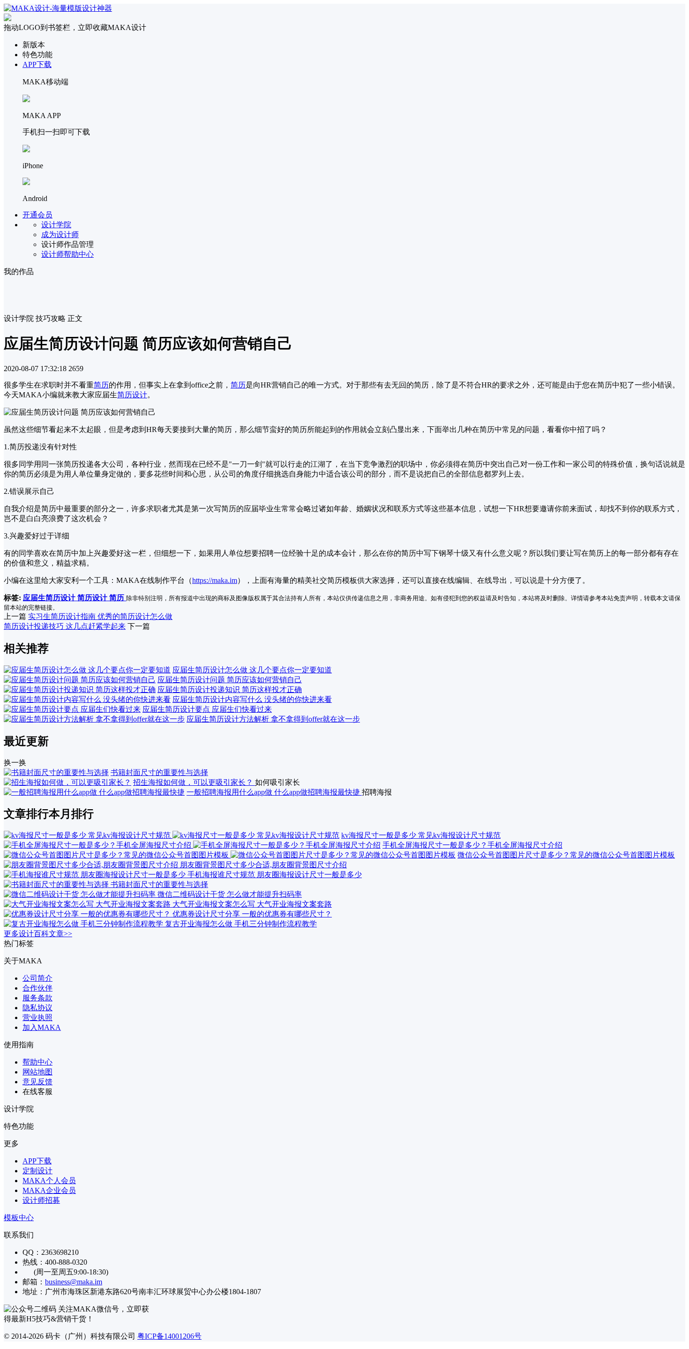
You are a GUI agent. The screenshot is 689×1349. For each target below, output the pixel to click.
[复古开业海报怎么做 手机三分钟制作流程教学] (84, 924)
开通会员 (37, 215)
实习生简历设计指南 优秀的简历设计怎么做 (100, 616)
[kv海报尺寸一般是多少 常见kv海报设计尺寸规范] (171, 835)
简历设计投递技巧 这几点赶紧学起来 (65, 626)
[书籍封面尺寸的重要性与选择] (56, 772)
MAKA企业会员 (49, 1190)
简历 (101, 385)
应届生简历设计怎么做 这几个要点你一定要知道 (252, 670)
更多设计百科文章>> (38, 934)
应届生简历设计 (50, 598)
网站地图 (37, 1072)
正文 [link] (74, 318)
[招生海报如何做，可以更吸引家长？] (67, 782)
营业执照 (37, 1017)
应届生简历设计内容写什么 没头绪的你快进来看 (252, 699)
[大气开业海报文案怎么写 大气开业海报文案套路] (88, 904)
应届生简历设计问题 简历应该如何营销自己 (229, 680)
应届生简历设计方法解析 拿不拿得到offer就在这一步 (273, 719)
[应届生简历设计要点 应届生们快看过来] (72, 709)
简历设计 (132, 395)
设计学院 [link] (19, 318)
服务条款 (37, 998)
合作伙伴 (37, 988)
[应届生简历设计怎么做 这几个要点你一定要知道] (87, 670)
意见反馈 (37, 1082)
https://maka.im (214, 580)
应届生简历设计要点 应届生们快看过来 (207, 709)
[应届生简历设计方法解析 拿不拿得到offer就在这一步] (94, 719)
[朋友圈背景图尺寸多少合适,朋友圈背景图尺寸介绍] (92, 865)
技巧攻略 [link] (51, 318)
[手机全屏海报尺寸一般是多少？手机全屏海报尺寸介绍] (192, 845)
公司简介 (37, 978)
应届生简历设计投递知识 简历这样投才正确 (229, 689)
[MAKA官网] (58, 8)
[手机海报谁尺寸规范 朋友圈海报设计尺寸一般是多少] (95, 875)
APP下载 (37, 64)
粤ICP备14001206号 (169, 1336)
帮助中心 (37, 1062)
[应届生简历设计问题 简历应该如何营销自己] (80, 680)
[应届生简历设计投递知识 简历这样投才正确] (80, 689)
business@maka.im (73, 1282)
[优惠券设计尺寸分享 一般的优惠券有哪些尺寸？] (88, 914)
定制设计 (37, 1171)
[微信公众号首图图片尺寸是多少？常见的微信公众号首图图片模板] (230, 855)
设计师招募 (41, 1200)
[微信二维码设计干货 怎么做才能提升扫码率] (80, 894)
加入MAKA (41, 1027)
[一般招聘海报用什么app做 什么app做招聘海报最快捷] (94, 792)
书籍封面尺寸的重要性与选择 (159, 772)
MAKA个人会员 (49, 1181)
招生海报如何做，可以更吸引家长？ (194, 782)
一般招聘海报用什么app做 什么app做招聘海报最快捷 (274, 792)
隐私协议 (37, 1008)
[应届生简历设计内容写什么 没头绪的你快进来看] (87, 699)
